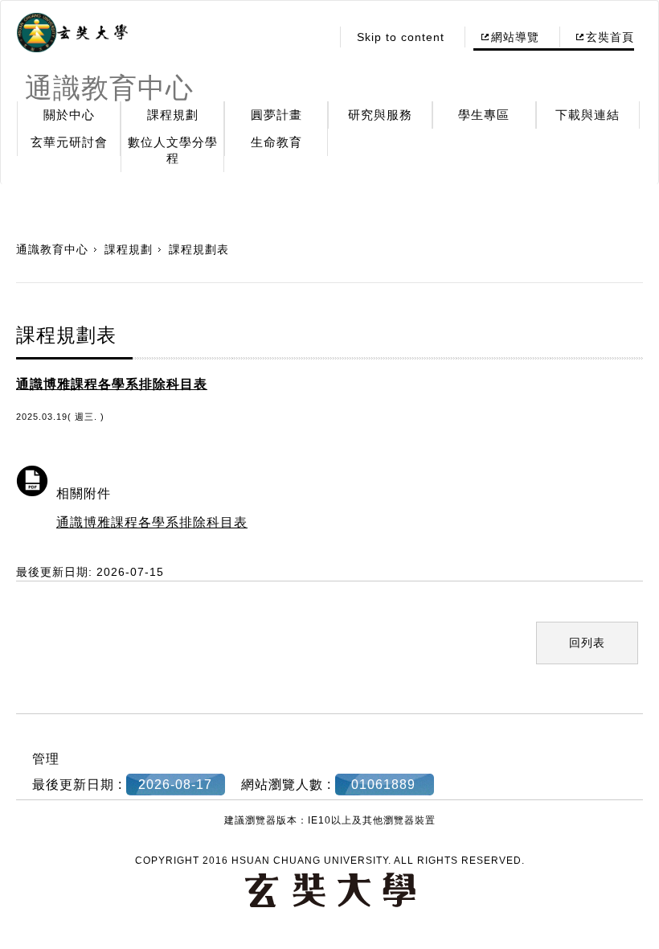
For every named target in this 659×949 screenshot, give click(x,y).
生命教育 (276, 142)
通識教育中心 (52, 249)
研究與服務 (380, 114)
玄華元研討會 (69, 142)
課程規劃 (173, 114)
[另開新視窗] (72, 33)
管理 (45, 759)
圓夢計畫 (276, 114)
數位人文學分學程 (173, 150)
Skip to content (400, 37)
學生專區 (484, 114)
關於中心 (69, 114)
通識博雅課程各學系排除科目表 (152, 522)
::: (314, 37)
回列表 (587, 642)
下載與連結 (587, 114)
